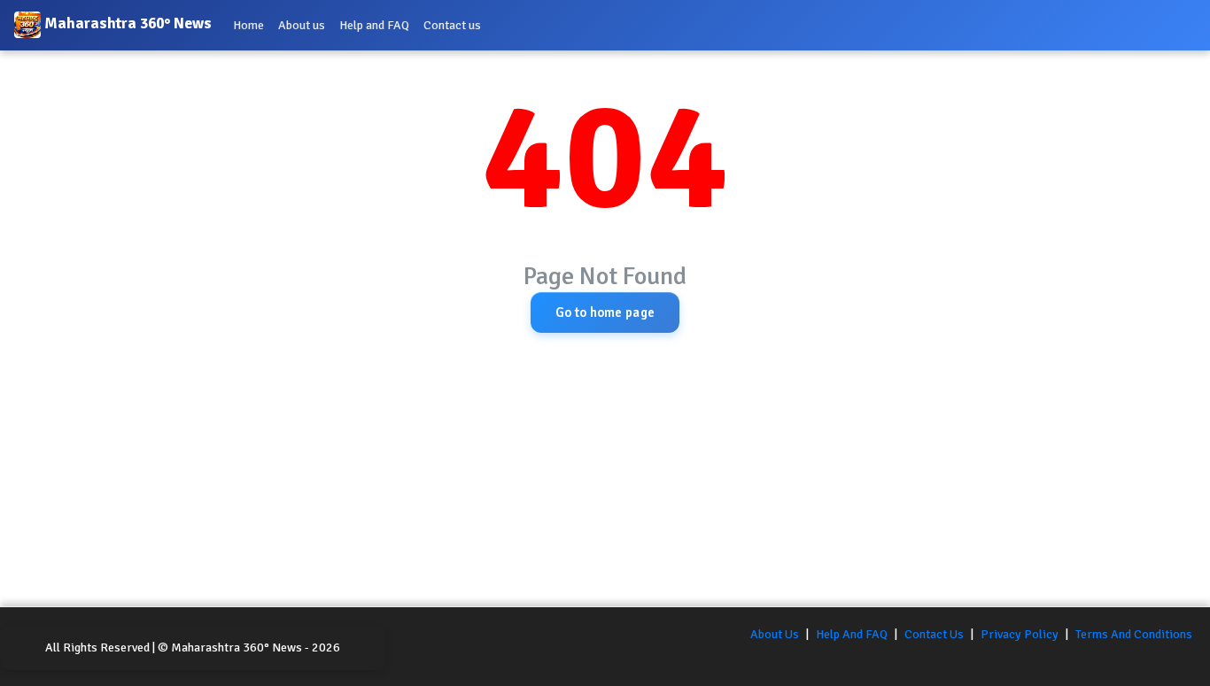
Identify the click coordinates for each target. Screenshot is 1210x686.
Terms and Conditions (1133, 634)
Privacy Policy (1020, 634)
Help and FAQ (374, 25)
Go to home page (605, 312)
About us (301, 25)
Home (248, 25)
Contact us (452, 25)
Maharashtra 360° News (126, 24)
